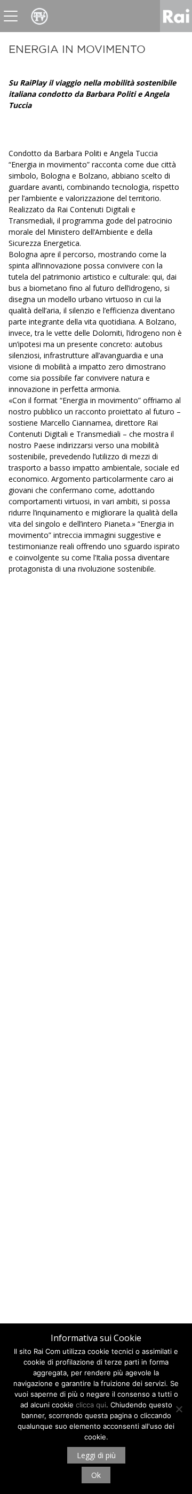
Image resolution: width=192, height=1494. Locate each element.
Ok (96, 1475)
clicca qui (91, 1404)
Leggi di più (96, 1455)
